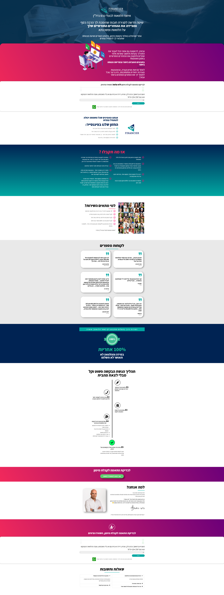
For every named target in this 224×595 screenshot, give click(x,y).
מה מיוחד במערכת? (136, 583)
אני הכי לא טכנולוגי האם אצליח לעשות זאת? (131, 586)
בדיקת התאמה (143, 90)
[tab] (128, 575)
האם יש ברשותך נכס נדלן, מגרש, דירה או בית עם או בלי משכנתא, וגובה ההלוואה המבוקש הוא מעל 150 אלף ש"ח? (113, 95)
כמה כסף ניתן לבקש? (103, 585)
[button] (112, 476)
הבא (138, 103)
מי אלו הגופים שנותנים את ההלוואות (133, 576)
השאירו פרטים (81, 90)
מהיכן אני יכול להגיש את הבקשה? (100, 576)
